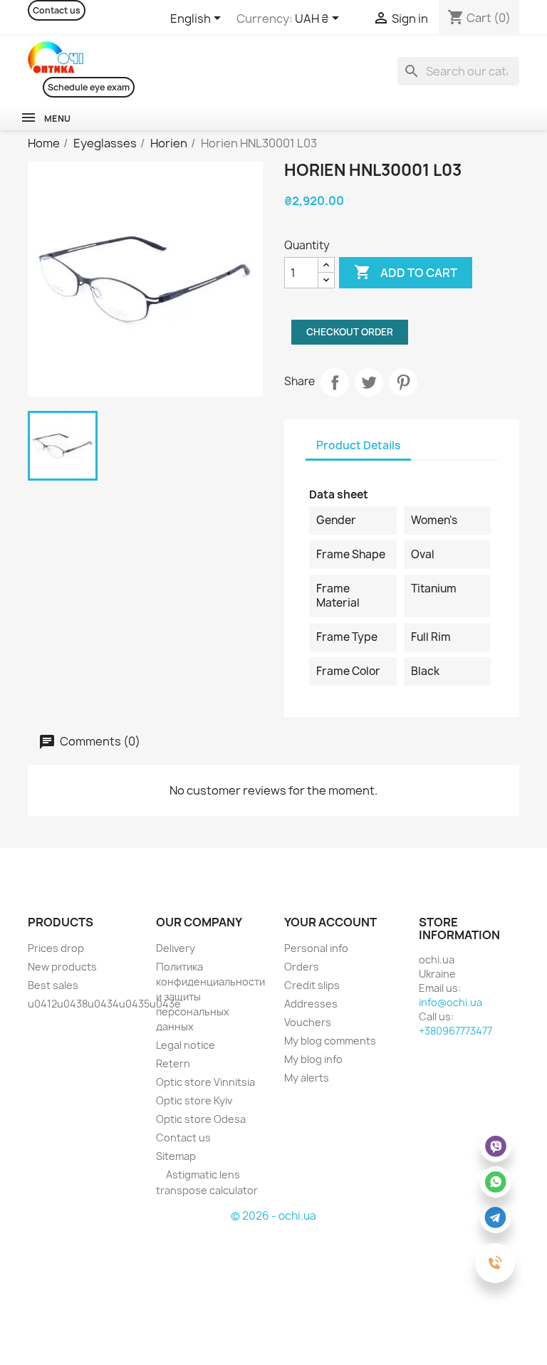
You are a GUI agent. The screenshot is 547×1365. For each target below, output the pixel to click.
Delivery (175, 948)
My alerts (306, 1077)
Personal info (316, 948)
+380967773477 (455, 1030)
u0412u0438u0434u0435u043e (104, 1003)
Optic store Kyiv (194, 1100)
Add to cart (405, 272)
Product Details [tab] (358, 445)
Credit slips (312, 985)
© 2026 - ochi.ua (273, 1215)
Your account (330, 922)
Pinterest (403, 382)
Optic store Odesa (201, 1119)
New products (62, 966)
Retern (173, 1063)
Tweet (369, 382)
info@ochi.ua (450, 1002)
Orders (301, 966)
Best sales (53, 985)
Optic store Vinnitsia (205, 1082)
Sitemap (176, 1156)
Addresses (311, 1003)
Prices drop (56, 948)
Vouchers (307, 1022)
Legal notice (185, 1045)
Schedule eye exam (89, 87)
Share (335, 382)
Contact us (56, 10)
